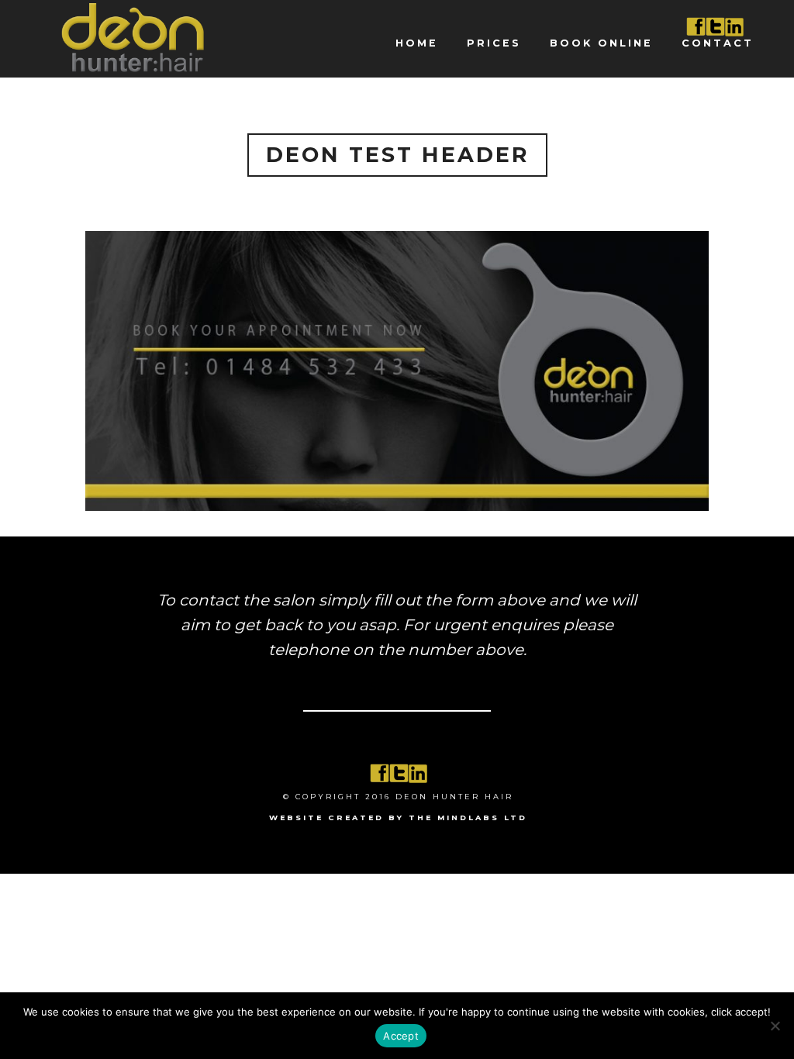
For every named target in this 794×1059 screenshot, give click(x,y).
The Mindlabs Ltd (468, 817)
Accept (401, 1036)
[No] (774, 1025)
